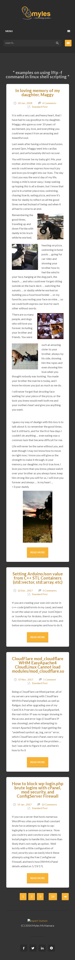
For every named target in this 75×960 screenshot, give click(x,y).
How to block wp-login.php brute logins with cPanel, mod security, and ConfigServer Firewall (37, 789)
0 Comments (50, 590)
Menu (9, 31)
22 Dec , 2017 (25, 590)
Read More (37, 552)
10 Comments (49, 804)
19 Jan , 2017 (24, 804)
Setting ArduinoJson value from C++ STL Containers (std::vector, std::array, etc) (38, 578)
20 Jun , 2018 (25, 103)
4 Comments (49, 103)
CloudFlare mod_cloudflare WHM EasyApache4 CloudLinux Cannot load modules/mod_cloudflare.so (38, 665)
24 (52, 896)
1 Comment (49, 679)
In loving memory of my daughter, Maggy (37, 92)
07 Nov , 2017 (25, 679)
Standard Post (40, 106)
